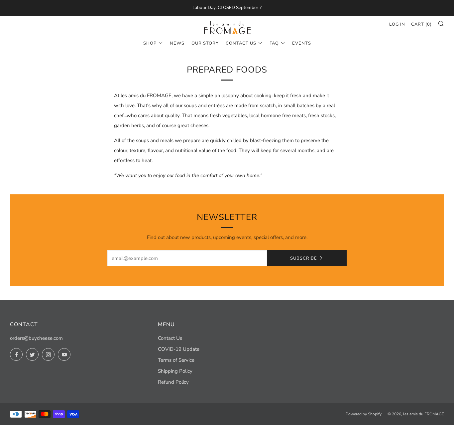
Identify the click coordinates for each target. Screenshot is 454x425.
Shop (150, 43)
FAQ (274, 43)
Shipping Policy (175, 371)
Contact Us (241, 43)
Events (301, 43)
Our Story (205, 43)
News (177, 43)
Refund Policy (173, 382)
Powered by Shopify (364, 414)
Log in (397, 24)
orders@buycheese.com (36, 338)
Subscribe (303, 258)
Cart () (421, 24)
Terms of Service (176, 360)
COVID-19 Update (178, 349)
